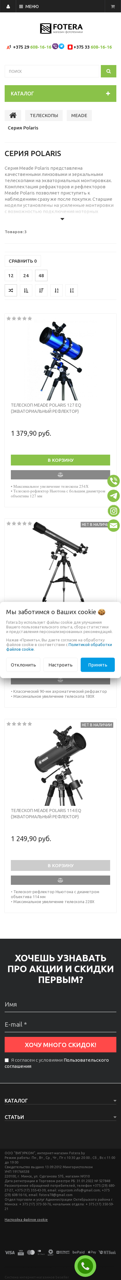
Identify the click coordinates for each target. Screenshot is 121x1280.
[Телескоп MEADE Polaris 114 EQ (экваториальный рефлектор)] (60, 764)
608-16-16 (40, 47)
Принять (97, 664)
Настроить (60, 664)
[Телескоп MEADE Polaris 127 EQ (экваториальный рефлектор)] (60, 358)
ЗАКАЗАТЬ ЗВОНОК (87, 1266)
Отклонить (23, 664)
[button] (113, 481)
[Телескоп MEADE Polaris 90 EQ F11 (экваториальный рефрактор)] (60, 563)
